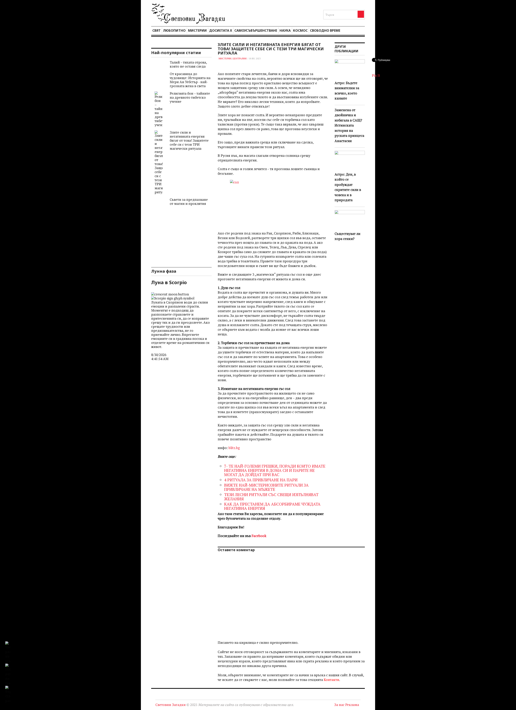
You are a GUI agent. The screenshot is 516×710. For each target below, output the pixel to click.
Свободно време (325, 30)
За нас (339, 704)
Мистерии (197, 30)
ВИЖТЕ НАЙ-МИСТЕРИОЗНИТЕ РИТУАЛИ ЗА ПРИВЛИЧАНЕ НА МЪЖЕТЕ (266, 487)
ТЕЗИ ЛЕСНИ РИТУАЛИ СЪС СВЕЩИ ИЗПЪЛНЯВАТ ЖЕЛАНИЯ (271, 497)
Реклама (352, 704)
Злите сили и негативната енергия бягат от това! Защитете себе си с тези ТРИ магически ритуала (189, 140)
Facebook (259, 535)
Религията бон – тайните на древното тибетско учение (190, 97)
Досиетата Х (220, 30)
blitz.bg (234, 447)
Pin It (376, 75)
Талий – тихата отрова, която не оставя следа (188, 64)
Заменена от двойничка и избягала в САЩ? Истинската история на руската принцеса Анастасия (349, 125)
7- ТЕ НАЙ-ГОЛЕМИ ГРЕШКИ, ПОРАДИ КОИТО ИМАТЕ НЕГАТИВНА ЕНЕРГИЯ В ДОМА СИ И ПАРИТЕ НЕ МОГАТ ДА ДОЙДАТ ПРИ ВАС (274, 470)
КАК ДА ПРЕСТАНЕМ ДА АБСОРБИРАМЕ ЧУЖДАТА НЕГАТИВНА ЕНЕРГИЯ (272, 506)
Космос (300, 30)
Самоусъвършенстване (255, 30)
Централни (240, 58)
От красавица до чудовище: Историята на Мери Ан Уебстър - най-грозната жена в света (190, 79)
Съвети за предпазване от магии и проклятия (189, 201)
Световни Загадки (170, 704)
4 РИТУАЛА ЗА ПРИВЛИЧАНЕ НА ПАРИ (261, 480)
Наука (285, 30)
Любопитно (174, 30)
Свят (156, 30)
